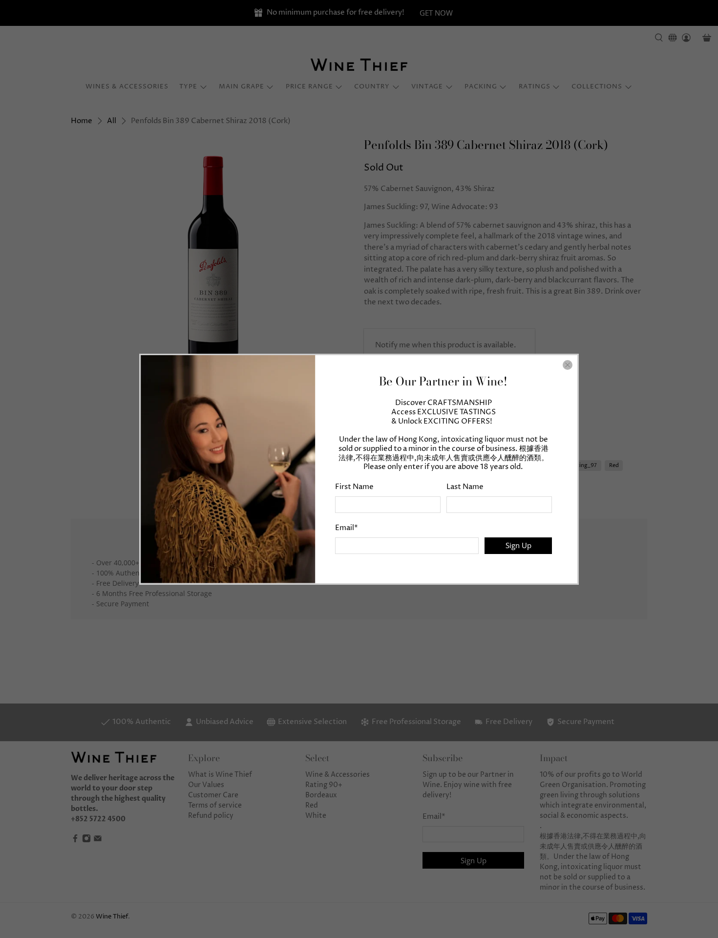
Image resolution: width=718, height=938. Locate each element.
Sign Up (518, 545)
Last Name (465, 487)
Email (346, 528)
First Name (354, 487)
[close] (567, 365)
